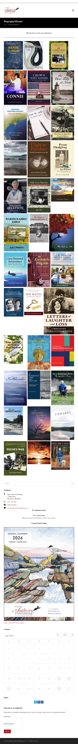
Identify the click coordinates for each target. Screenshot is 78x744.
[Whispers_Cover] (39, 452)
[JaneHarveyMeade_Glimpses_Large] (62, 190)
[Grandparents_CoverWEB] (13, 302)
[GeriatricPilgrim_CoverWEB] (39, 269)
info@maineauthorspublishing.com (17, 508)
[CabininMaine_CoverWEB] (61, 55)
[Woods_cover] (15, 420)
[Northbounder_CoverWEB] (15, 388)
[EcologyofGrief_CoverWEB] (15, 158)
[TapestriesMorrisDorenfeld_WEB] (62, 350)
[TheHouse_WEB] (39, 228)
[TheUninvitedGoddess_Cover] (39, 423)
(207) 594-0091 (12, 502)
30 (59, 689)
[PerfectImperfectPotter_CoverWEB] (39, 352)
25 (9, 689)
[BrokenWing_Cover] (36, 55)
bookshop (49, 518)
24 (69, 679)
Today (65, 635)
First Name (7, 716)
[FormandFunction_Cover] (39, 385)
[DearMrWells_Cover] (39, 123)
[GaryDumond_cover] (15, 269)
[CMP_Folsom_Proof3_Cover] (62, 123)
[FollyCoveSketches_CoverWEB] (39, 195)
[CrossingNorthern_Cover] (15, 123)
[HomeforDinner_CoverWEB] (62, 269)
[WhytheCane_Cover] (62, 455)
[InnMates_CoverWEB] (33, 302)
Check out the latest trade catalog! (14, 623)
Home (5, 24)
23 (59, 679)
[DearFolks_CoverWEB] (62, 87)
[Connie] (15, 87)
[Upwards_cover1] (62, 423)
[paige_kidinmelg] (61, 233)
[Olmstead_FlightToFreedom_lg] (39, 159)
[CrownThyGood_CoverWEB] (39, 87)
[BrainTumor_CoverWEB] (13, 55)
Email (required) (9, 724)
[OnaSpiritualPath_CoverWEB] (62, 388)
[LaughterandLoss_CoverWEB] (59, 311)
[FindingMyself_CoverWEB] (15, 195)
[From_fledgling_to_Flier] (62, 159)
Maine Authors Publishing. (17, 741)
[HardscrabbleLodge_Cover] (16, 232)
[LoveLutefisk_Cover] (15, 349)
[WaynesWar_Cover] (15, 458)
